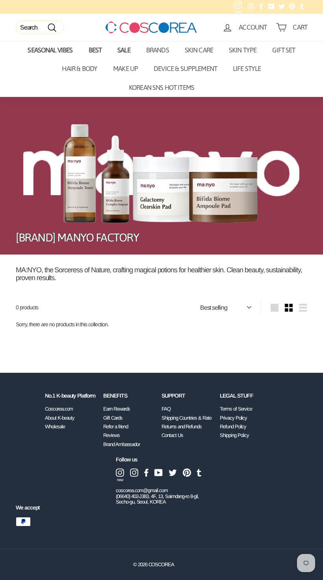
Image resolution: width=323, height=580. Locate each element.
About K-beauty (59, 418)
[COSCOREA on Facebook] (146, 472)
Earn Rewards (116, 409)
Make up (125, 68)
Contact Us (172, 435)
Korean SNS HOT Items (161, 87)
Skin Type (242, 50)
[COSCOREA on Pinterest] (187, 472)
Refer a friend (115, 426)
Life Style (247, 68)
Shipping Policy (234, 435)
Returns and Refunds (182, 426)
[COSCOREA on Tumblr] (199, 472)
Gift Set (283, 50)
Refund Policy (233, 426)
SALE (123, 50)
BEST (95, 50)
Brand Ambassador (121, 444)
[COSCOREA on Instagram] (134, 472)
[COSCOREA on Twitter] (173, 472)
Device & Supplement (185, 68)
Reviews (111, 435)
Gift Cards (113, 418)
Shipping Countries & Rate (187, 418)
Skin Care (199, 50)
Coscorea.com (59, 409)
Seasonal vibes (50, 50)
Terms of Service (236, 409)
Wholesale (55, 426)
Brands (157, 50)
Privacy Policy (233, 418)
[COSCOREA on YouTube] (158, 472)
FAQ (166, 409)
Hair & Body (79, 68)
